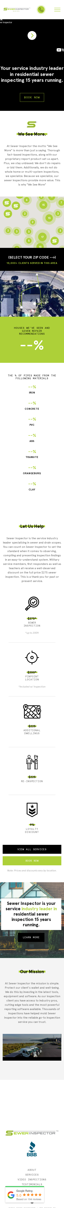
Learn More (31, 937)
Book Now (32, 97)
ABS (32, 438)
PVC (32, 421)
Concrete (32, 405)
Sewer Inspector (17, 10)
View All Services (32, 849)
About (32, 1169)
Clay (32, 486)
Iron (32, 389)
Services (32, 1174)
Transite (32, 454)
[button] (8, 213)
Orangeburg (32, 470)
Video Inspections (32, 1179)
